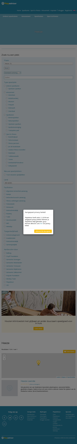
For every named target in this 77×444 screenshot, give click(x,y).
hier (41, 223)
